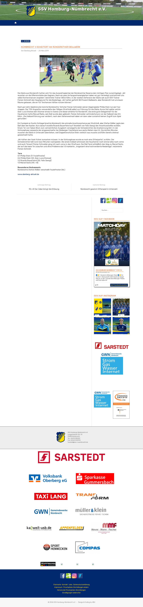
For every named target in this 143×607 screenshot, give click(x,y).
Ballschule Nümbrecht (71, 27)
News (36, 27)
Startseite (57, 585)
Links (70, 585)
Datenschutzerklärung (81, 585)
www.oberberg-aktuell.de (28, 174)
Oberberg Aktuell (30, 51)
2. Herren (26, 41)
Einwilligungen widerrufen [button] (71, 593)
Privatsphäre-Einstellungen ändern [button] (76, 587)
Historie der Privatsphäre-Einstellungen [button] (71, 590)
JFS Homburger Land (50, 27)
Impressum (58, 587)
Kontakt (66, 33)
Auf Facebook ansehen (119, 285)
